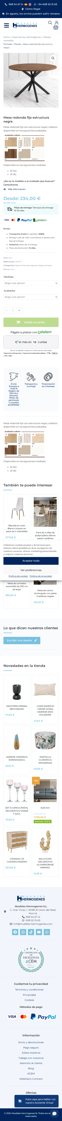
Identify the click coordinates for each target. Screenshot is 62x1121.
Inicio (6, 37)
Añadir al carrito (34, 322)
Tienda (17, 44)
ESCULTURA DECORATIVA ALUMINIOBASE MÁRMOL (45, 863)
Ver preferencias (31, 570)
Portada (7, 44)
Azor (12, 269)
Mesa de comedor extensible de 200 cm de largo (17, 586)
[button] (6, 25)
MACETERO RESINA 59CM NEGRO (16, 707)
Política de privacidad (41, 576)
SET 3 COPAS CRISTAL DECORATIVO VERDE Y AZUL (16, 810)
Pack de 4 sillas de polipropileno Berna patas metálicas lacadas (45, 537)
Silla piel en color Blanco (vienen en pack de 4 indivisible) (17, 528)
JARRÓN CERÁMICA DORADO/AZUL (17, 758)
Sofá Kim (45, 807)
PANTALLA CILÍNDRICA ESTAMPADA (45, 760)
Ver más (8, 355)
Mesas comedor (45, 265)
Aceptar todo (31, 560)
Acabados (9, 290)
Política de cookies (18, 576)
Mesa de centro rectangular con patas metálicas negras (45, 593)
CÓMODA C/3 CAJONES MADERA (17, 860)
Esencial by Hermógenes (26, 37)
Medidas (9, 276)
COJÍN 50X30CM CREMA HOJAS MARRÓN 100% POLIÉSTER (45, 710)
